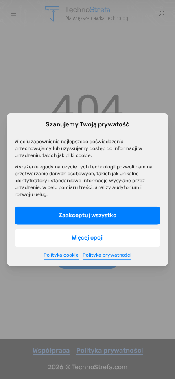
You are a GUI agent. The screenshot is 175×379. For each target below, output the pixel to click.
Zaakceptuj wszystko (87, 215)
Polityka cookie (61, 255)
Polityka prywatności (107, 255)
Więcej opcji (88, 237)
